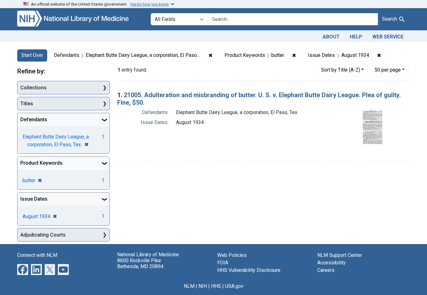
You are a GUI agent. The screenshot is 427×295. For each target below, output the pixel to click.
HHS (216, 286)
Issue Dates (34, 199)
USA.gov (234, 286)
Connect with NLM (37, 255)
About (331, 37)
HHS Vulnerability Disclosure (248, 270)
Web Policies (232, 255)
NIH (202, 286)
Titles (26, 104)
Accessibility (331, 263)
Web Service (388, 37)
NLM (189, 286)
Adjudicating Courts (43, 235)
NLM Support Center (339, 255)
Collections (33, 88)
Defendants (33, 119)
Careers (325, 270)
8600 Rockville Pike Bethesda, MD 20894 (140, 263)
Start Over (32, 55)
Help (356, 37)
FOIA (222, 263)
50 (387, 70)
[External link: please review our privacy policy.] (22, 269)
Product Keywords (41, 163)
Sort (340, 70)
